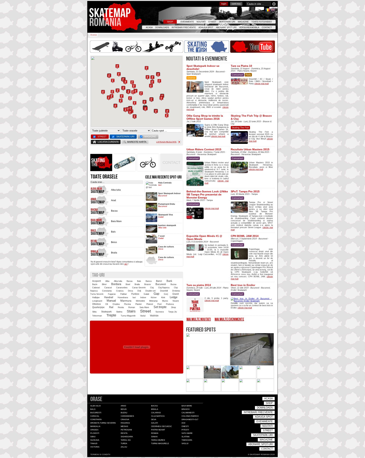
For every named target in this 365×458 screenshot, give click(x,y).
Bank (169, 281)
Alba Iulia (118, 281)
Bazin (94, 284)
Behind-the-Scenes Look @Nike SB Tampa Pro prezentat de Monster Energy (207, 194)
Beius (124, 409)
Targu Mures (158, 440)
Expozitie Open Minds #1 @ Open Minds (204, 237)
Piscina (127, 304)
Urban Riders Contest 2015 (203, 149)
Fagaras (112, 294)
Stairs (131, 311)
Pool (159, 304)
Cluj (152, 287)
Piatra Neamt (158, 430)
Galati (146, 294)
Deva (130, 291)
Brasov (147, 284)
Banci (159, 281)
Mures (165, 301)
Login (223, 3)
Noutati (201, 22)
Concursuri (237, 74)
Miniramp (153, 301)
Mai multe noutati (198, 319)
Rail (111, 307)
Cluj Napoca (163, 287)
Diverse (191, 77)
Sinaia (154, 437)
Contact (267, 27)
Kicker (154, 297)
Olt (106, 304)
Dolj (139, 291)
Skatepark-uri (227, 22)
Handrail (108, 297)
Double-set (150, 291)
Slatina (119, 312)
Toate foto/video (261, 22)
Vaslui (142, 316)
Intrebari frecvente (184, 27)
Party (248, 74)
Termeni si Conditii (100, 454)
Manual (111, 300)
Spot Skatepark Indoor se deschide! (202, 67)
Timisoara (187, 440)
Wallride (154, 315)
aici (125, 264)
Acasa (149, 27)
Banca (149, 281)
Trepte (111, 315)
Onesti (185, 426)
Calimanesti (188, 413)
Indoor (143, 297)
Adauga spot (205, 27)
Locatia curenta (108, 142)
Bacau (130, 281)
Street (212, 22)
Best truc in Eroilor (243, 285)
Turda (124, 443)
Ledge (173, 297)
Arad (123, 406)
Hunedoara (123, 297)
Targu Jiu (172, 312)
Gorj (166, 294)
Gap (156, 293)
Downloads (162, 27)
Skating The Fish (240, 127)
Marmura (125, 300)
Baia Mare (187, 406)
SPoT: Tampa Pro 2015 (245, 191)
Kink (163, 297)
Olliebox (96, 304)
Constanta (107, 291)
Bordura (116, 284)
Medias (124, 426)
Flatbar (123, 294)
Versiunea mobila (249, 27)
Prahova (170, 304)
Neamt (176, 301)
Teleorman (97, 316)
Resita (121, 307)
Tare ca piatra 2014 (198, 285)
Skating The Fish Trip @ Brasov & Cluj (251, 117)
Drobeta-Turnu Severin (103, 423)
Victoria (94, 447)
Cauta (274, 4)
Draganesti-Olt (190, 419)
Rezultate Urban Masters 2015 (250, 149)
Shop (170, 22)
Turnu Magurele (160, 443)
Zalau (124, 447)
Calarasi (96, 287)
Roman (131, 307)
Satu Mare (144, 307)
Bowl (128, 284)
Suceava (160, 312)
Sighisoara (127, 437)
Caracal (108, 287)
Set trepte (160, 307)
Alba (107, 281)
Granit (175, 294)
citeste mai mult (261, 83)
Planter (138, 304)
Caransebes (122, 287)
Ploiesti (149, 304)
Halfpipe (96, 297)
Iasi (134, 297)
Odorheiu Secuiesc (161, 426)
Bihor (104, 284)
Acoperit (96, 281)
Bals (139, 281)
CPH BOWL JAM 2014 (245, 235)
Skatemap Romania (111, 17)
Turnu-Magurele (128, 316)
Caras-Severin (139, 287)
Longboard (97, 301)
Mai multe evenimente (229, 319)
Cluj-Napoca (158, 416)
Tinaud (93, 443)
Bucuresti (161, 284)
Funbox (135, 294)
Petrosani (126, 430)
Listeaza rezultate (166, 142)
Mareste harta (136, 142)
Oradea (116, 304)
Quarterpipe (98, 307)
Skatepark (106, 311)
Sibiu (94, 312)
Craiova (119, 291)
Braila (137, 284)
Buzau (173, 284)
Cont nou (236, 3)
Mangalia (95, 426)
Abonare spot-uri (226, 27)
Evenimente (187, 22)
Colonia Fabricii (190, 416)
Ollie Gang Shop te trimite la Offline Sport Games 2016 (204, 117)
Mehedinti (140, 301)
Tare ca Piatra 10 (241, 65)
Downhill (164, 291)
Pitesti (185, 430)
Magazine (243, 22)
